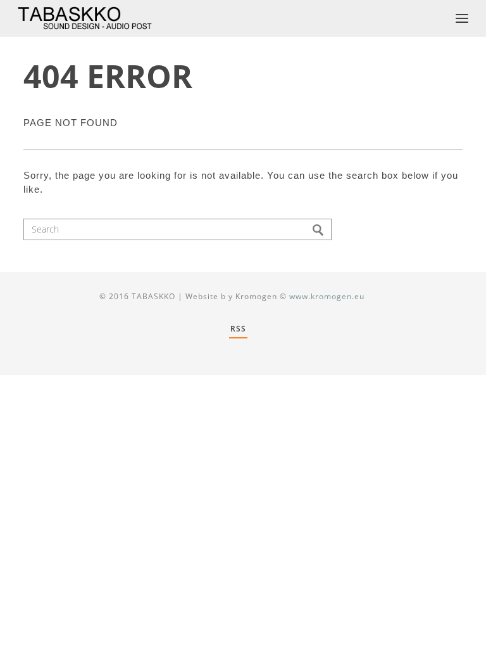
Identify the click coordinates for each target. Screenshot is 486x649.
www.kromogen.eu (326, 296)
